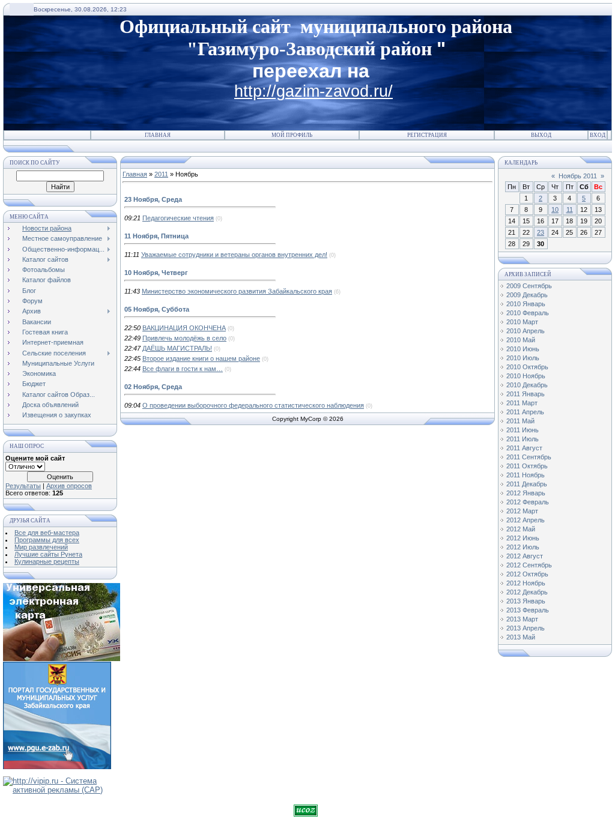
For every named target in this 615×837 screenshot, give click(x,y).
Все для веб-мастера (46, 532)
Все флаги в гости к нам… (182, 368)
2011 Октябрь (527, 466)
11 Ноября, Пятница (156, 236)
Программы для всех (46, 539)
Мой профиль (291, 135)
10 (555, 209)
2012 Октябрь (527, 574)
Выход (541, 135)
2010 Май (520, 339)
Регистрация (427, 135)
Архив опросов (69, 485)
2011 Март (522, 402)
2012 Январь (525, 493)
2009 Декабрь (527, 294)
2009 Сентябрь (529, 285)
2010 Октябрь (527, 366)
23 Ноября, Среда (153, 199)
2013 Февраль (527, 610)
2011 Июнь (522, 430)
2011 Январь (525, 393)
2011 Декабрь (526, 484)
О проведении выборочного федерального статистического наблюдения (253, 405)
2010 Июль (522, 357)
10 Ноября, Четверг (156, 272)
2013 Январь (525, 601)
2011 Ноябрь (525, 475)
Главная (158, 135)
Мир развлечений (41, 547)
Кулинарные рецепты (46, 561)
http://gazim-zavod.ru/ (313, 91)
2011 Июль (522, 439)
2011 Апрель (525, 411)
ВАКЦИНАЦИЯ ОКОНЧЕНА (184, 327)
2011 (161, 174)
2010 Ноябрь (525, 375)
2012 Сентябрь (529, 565)
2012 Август (524, 556)
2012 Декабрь (527, 592)
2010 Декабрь (527, 384)
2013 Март (522, 619)
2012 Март (522, 511)
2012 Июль (522, 547)
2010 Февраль (527, 312)
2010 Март (522, 321)
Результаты (23, 485)
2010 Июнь (522, 348)
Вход (597, 135)
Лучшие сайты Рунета (48, 554)
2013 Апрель (525, 628)
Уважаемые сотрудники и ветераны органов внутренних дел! (234, 254)
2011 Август (524, 448)
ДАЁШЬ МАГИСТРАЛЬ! (177, 348)
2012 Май (520, 529)
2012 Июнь (522, 538)
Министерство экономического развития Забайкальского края (237, 291)
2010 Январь (525, 303)
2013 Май (520, 637)
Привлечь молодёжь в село (184, 338)
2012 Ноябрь (525, 583)
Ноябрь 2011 (578, 176)
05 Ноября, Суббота (156, 309)
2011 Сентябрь (528, 457)
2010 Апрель (525, 330)
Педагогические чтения (178, 218)
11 (569, 209)
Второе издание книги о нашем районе (201, 358)
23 (540, 232)
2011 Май (520, 421)
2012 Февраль (527, 502)
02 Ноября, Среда (153, 386)
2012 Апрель (525, 520)
